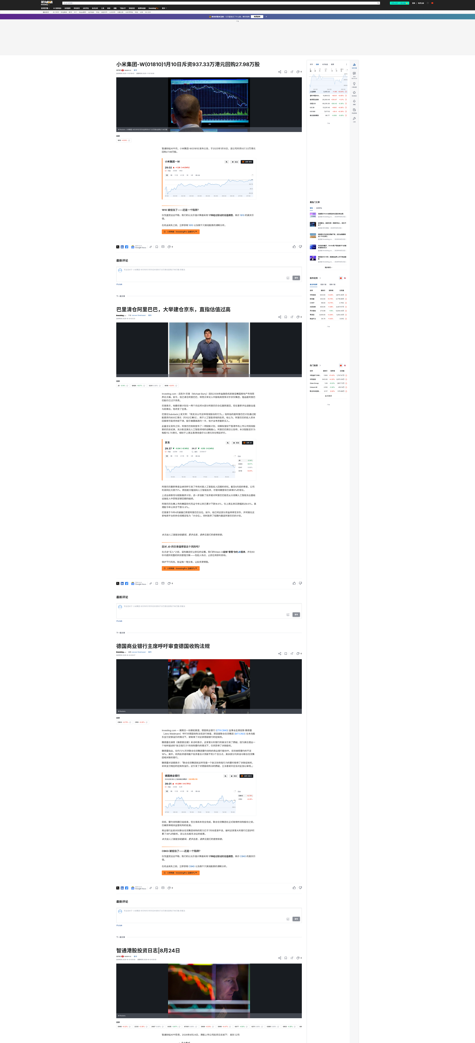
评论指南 (119, 284)
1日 (167, 175)
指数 (317, 64)
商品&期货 (82, 12)
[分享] (279, 71)
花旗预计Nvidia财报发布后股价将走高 (330, 214)
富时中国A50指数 (316, 96)
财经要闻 (64, 12)
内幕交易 (120, 12)
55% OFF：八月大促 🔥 (399, 3)
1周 (171, 175)
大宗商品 (325, 64)
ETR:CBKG (221, 730)
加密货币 (104, 12)
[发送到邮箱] (163, 246)
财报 (136, 12)
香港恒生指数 (314, 100)
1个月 (176, 175)
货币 (311, 64)
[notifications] (427, 3)
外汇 (75, 12)
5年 (192, 175)
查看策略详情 (193, 779)
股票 (332, 64)
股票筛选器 (141, 8)
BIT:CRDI (240, 733)
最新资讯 (46, 12)
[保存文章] (285, 71)
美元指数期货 (314, 115)
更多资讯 (328, 267)
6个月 (182, 175)
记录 (141, 12)
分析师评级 (129, 12)
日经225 (313, 103)
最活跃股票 (313, 284)
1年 (187, 175)
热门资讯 (56, 12)
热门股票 (314, 365)
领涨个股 (323, 284)
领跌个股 (332, 284)
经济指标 (91, 12)
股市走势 (314, 278)
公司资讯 (112, 12)
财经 (97, 12)
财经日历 (132, 8)
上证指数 (313, 92)
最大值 (198, 175)
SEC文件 (148, 12)
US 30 (312, 107)
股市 (70, 12)
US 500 (312, 111)
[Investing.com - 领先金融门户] (46, 3)
